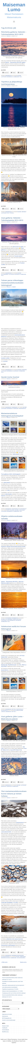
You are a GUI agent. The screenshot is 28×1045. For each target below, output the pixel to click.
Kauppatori (24, 369)
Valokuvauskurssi (5, 956)
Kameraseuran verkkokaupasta (8, 945)
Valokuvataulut (4, 710)
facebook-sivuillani (5, 358)
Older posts (4, 962)
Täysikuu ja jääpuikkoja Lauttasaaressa (11, 82)
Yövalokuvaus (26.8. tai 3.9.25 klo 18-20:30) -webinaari (14, 993)
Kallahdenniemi (4, 274)
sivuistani (5, 361)
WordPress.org (5, 1031)
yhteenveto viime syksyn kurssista (14, 939)
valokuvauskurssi (21, 957)
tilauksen (3, 495)
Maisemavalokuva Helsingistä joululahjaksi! (12, 414)
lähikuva (3, 711)
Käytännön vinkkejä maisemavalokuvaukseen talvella (13, 546)
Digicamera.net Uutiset (7, 1014)
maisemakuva (10, 76)
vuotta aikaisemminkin (6, 831)
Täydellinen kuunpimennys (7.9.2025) (10, 989)
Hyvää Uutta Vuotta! (10, 377)
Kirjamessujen (4, 664)
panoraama (15, 408)
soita (8, 490)
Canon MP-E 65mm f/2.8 (15, 750)
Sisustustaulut (19, 709)
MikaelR (8, 36)
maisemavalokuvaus (5, 957)
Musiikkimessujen (12, 664)
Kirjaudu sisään (5, 1025)
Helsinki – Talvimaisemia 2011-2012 (9, 581)
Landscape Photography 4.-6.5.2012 (9, 902)
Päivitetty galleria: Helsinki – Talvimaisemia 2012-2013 (13, 33)
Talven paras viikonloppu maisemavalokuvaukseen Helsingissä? (12, 282)
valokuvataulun (6, 482)
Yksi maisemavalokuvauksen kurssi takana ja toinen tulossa (14, 793)
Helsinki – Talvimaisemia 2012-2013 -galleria (15, 62)
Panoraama (14, 407)
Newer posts (23, 962)
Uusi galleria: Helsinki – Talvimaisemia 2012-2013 (12, 219)
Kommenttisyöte (5, 1029)
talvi (20, 76)
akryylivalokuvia (4, 670)
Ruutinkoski (17, 274)
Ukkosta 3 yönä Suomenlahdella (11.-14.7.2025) (12, 991)
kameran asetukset (17, 619)
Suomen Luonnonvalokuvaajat (8, 1020)
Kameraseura (23, 956)
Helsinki (19, 75)
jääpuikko (24, 211)
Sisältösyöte (4, 1027)
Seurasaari (9, 786)
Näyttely (14, 709)
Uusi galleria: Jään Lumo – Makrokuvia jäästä (12, 717)
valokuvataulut (16, 454)
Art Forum (16, 710)
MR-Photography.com (6, 1018)
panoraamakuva (22, 408)
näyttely (14, 711)
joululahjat (22, 510)
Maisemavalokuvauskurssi (18, 955)
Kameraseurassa (20, 822)
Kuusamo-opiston (18, 256)
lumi (8, 620)
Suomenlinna (16, 76)
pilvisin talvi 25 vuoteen (18, 246)
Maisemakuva (8, 75)
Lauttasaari (4, 76)
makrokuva (3, 786)
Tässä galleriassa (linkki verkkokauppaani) (10, 474)
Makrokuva (8, 785)
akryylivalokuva (11, 510)
